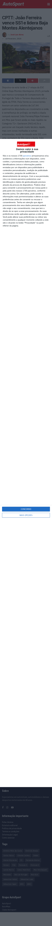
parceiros (27, 156)
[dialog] (26, 463)
